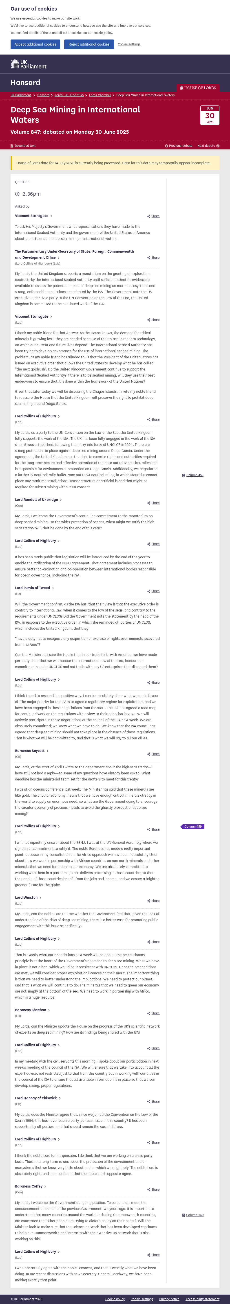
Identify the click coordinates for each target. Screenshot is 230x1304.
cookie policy (102, 33)
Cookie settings (129, 44)
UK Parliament (21, 95)
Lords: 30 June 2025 (69, 95)
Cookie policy (115, 1299)
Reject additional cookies (89, 44)
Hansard (25, 82)
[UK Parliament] (29, 64)
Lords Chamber (100, 95)
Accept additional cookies (35, 44)
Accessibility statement (202, 1299)
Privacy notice (169, 1299)
